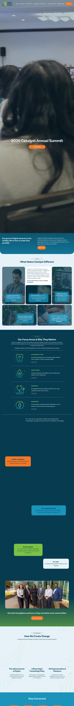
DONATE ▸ (69, 3)
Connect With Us (52, 3)
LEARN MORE (37, 147)
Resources (36, 3)
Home (17, 3)
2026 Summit (60, 3)
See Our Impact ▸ (37, 618)
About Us (22, 3)
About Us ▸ (42, 247)
